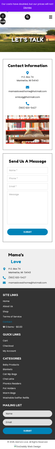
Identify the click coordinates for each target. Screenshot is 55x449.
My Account (9, 351)
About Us (8, 306)
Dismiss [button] (27, 7)
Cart (5, 340)
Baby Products (11, 364)
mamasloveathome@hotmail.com (27, 91)
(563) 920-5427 (27, 107)
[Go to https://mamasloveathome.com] (16, 258)
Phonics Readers (12, 383)
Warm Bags (9, 393)
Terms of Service (12, 316)
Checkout (8, 345)
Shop (5, 311)
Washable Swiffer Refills (16, 397)
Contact (7, 321)
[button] (27, 431)
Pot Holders (9, 388)
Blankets (7, 369)
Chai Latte (8, 379)
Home (6, 301)
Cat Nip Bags (10, 374)
